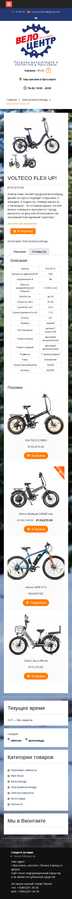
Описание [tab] (19, 251)
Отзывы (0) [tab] (39, 251)
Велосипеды (18, 781)
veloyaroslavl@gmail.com (45, 11)
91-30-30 (20, 11)
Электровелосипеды (35, 99)
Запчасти (17, 804)
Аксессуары (18, 798)
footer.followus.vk (24, 856)
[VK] (36, 18)
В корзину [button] (38, 455)
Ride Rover (17, 775)
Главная (11, 99)
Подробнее (38, 602)
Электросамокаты (22, 793)
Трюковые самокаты (24, 770)
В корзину (25, 231)
